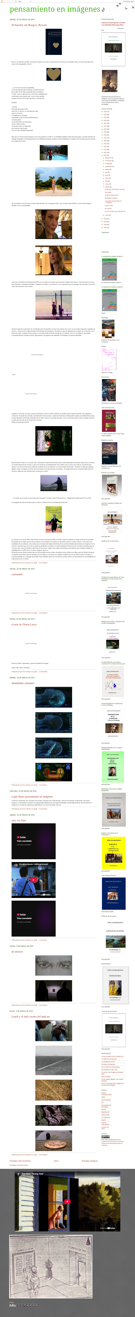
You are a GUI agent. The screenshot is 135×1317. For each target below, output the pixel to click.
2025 (105, 114)
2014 (105, 146)
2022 (105, 123)
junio (106, 175)
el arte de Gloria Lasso (24, 624)
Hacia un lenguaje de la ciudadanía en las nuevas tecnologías (112, 1084)
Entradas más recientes (20, 1161)
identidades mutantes (23, 683)
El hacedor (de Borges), (29, 25)
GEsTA (103, 1109)
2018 (105, 135)
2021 (105, 126)
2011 (105, 155)
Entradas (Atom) (23, 1165)
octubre (107, 163)
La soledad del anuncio (108, 1061)
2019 (105, 132)
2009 (105, 222)
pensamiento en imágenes (55, 9)
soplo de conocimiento (105, 1123)
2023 (105, 120)
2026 (105, 111)
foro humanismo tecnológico (106, 1106)
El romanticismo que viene (109, 1069)
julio (106, 172)
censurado (17, 574)
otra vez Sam (19, 820)
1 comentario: (43, 785)
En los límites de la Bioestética (110, 1067)
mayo (107, 178)
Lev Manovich (105, 1117)
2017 (105, 138)
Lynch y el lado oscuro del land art (31, 1016)
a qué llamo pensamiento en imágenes (32, 796)
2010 (105, 219)
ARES (103, 1097)
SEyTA (103, 1120)
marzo (107, 184)
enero (107, 215)
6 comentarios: (43, 1005)
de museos (17, 951)
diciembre (108, 158)
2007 (105, 227)
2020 (105, 129)
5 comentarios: (43, 563)
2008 (105, 224)
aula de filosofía (106, 1100)
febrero (107, 187)
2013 (105, 149)
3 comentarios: (43, 613)
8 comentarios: (43, 809)
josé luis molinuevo (26, 563)
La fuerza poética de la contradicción (112, 1056)
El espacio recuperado (108, 1064)
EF (102, 1102)
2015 (105, 143)
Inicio (56, 1161)
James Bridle (105, 1115)
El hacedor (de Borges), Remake (115, 189)
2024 (105, 117)
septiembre (108, 166)
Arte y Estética (105, 1076)
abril (106, 181)
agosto (107, 169)
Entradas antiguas (90, 1161)
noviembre (108, 160)
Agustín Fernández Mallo (106, 1093)
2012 (105, 152)
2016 (105, 141)
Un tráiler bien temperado (109, 1059)
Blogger (73, 1313)
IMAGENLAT (105, 1112)
